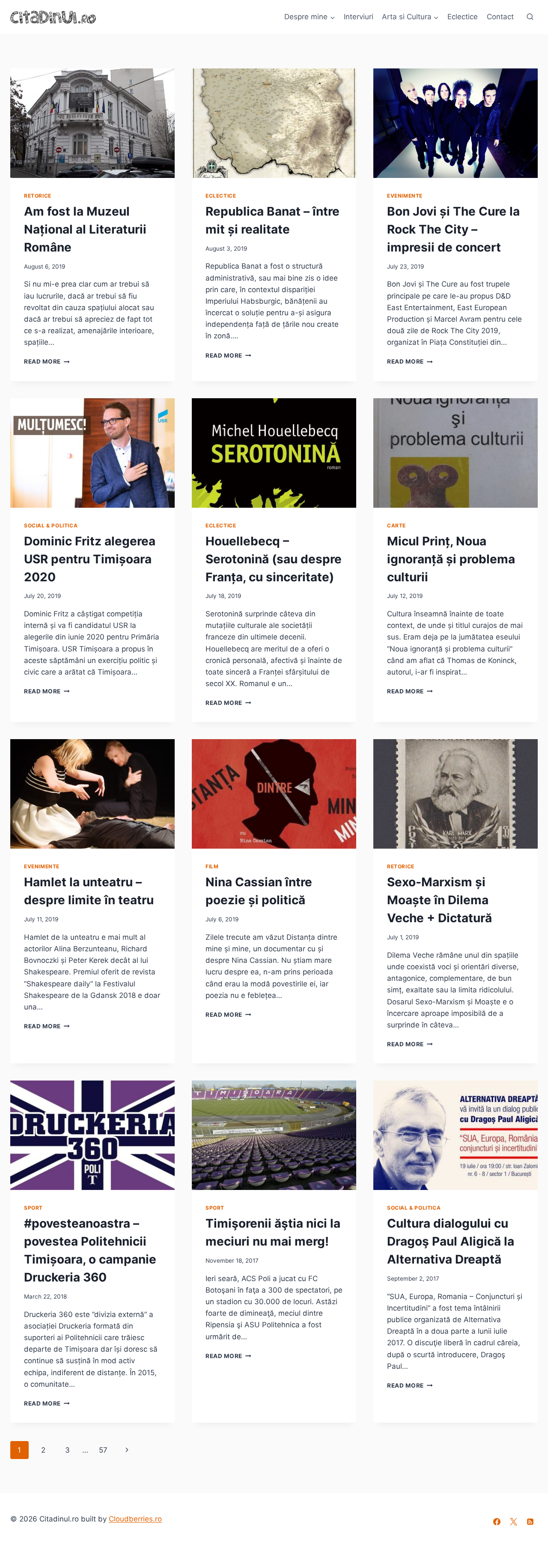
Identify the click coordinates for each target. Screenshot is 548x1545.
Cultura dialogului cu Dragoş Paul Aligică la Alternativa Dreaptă (450, 1241)
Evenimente (405, 195)
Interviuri (358, 16)
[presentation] (92, 123)
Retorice (37, 195)
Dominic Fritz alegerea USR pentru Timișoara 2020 (89, 559)
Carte (396, 525)
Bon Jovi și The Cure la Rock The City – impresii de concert (453, 229)
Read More (47, 361)
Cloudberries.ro (135, 1519)
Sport (33, 1208)
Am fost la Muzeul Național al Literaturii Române (85, 229)
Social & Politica (50, 525)
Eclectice (462, 16)
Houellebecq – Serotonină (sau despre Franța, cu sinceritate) (274, 559)
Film (212, 866)
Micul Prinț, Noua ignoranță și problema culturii (451, 559)
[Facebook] (497, 1522)
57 (103, 1450)
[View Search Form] (530, 17)
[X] (513, 1522)
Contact (500, 16)
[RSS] (530, 1522)
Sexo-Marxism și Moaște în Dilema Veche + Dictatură (439, 900)
